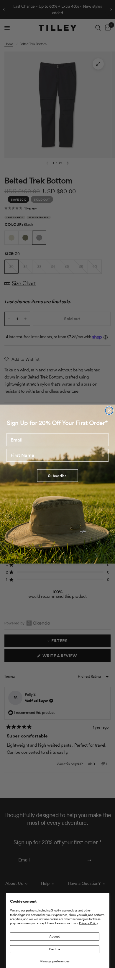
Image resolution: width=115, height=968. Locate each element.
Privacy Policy (88, 923)
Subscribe (57, 475)
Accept (54, 936)
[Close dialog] (109, 410)
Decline (54, 949)
